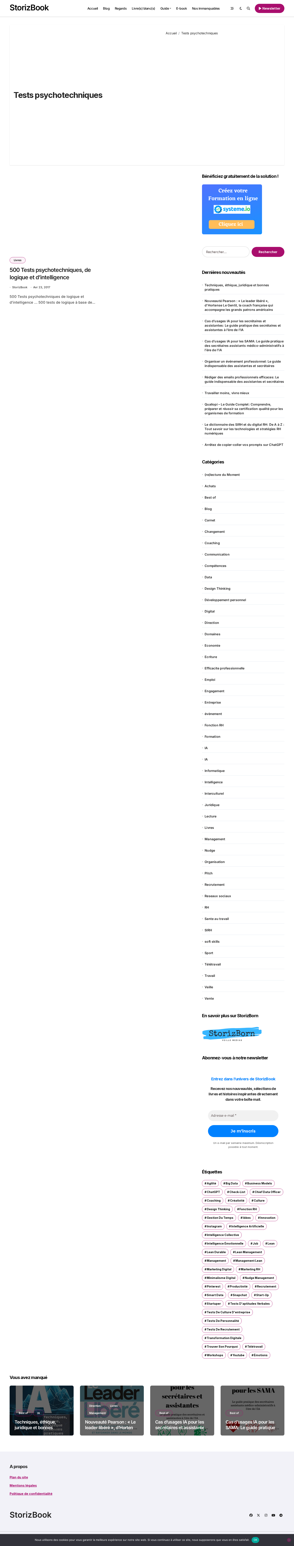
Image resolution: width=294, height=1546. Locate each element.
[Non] (289, 1540)
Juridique (212, 805)
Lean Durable (216, 1252)
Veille (209, 987)
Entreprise (213, 702)
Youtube (238, 1355)
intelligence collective (223, 1235)
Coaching (212, 543)
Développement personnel (225, 600)
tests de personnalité (223, 1320)
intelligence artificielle (247, 1226)
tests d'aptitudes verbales (250, 1303)
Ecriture (211, 657)
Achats (210, 486)
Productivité (239, 1286)
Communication (217, 554)
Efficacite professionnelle (224, 668)
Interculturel (214, 793)
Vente (209, 998)
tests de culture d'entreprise (228, 1312)
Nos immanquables (206, 8)
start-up (262, 1295)
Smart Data (215, 1295)
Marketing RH (250, 1269)
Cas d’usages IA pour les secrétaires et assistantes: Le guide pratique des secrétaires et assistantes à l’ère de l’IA (243, 325)
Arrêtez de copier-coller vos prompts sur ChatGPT (244, 445)
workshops (215, 1355)
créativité (237, 1200)
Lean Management (248, 1252)
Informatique (215, 771)
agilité (211, 1183)
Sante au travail (217, 919)
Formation (212, 737)
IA (206, 748)
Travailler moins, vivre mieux (227, 393)
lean (271, 1243)
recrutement (266, 1286)
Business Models (259, 1183)
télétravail (255, 1346)
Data (208, 577)
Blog (106, 8)
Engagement (214, 691)
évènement (213, 714)
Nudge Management (259, 1278)
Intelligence (214, 782)
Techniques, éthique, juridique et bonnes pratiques (237, 287)
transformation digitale (224, 1338)
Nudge (210, 850)
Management (215, 839)
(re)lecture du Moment (222, 475)
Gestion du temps (220, 1217)
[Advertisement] (222, 97)
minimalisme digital (221, 1278)
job (255, 1243)
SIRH (208, 930)
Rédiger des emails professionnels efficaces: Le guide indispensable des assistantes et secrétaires (244, 379)
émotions (261, 1355)
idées (247, 1217)
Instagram (214, 1226)
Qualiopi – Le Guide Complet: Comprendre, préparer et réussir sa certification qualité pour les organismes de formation (244, 408)
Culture (259, 1200)
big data (232, 1183)
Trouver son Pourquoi (222, 1346)
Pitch (209, 873)
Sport (209, 953)
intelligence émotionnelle (225, 1243)
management (216, 1260)
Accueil (92, 8)
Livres (17, 260)
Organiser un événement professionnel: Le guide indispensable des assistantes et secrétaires (243, 363)
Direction (212, 623)
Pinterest (213, 1286)
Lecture (210, 816)
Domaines (212, 634)
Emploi (210, 680)
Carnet (210, 520)
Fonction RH (214, 725)
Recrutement (215, 885)
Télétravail (213, 964)
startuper (214, 1303)
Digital (210, 611)
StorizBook (29, 7)
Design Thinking (217, 589)
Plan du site (19, 1477)
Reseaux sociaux (218, 896)
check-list (237, 1192)
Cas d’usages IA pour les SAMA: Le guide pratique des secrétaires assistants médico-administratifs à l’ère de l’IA (244, 345)
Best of (210, 497)
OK (255, 1539)
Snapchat (240, 1295)
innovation (267, 1217)
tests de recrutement (223, 1329)
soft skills (212, 942)
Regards (121, 8)
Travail (210, 976)
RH (207, 907)
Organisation (215, 862)
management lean (248, 1260)
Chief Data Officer (268, 1192)
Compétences (215, 566)
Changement (215, 532)
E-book (181, 8)
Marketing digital (219, 1269)
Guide (164, 8)
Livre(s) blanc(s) (143, 8)
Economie (212, 645)
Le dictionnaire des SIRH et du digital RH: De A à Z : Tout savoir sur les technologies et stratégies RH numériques (244, 429)
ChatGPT (213, 1192)
